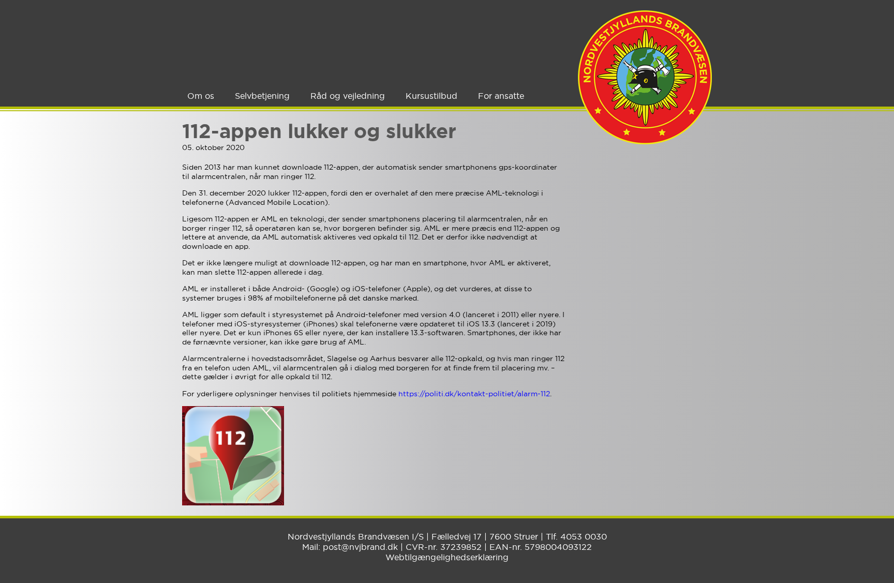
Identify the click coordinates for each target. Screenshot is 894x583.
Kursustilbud (431, 96)
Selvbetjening (262, 96)
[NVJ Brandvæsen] (645, 77)
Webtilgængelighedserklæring (447, 557)
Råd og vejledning (347, 96)
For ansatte (501, 96)
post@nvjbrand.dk (360, 547)
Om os (200, 96)
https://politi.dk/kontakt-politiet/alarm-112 (474, 393)
